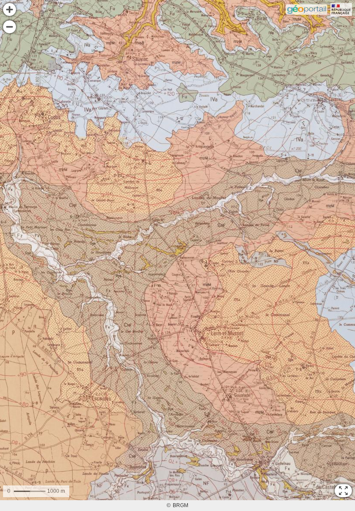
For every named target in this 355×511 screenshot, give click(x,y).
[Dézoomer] (9, 26)
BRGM (180, 505)
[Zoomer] (9, 9)
